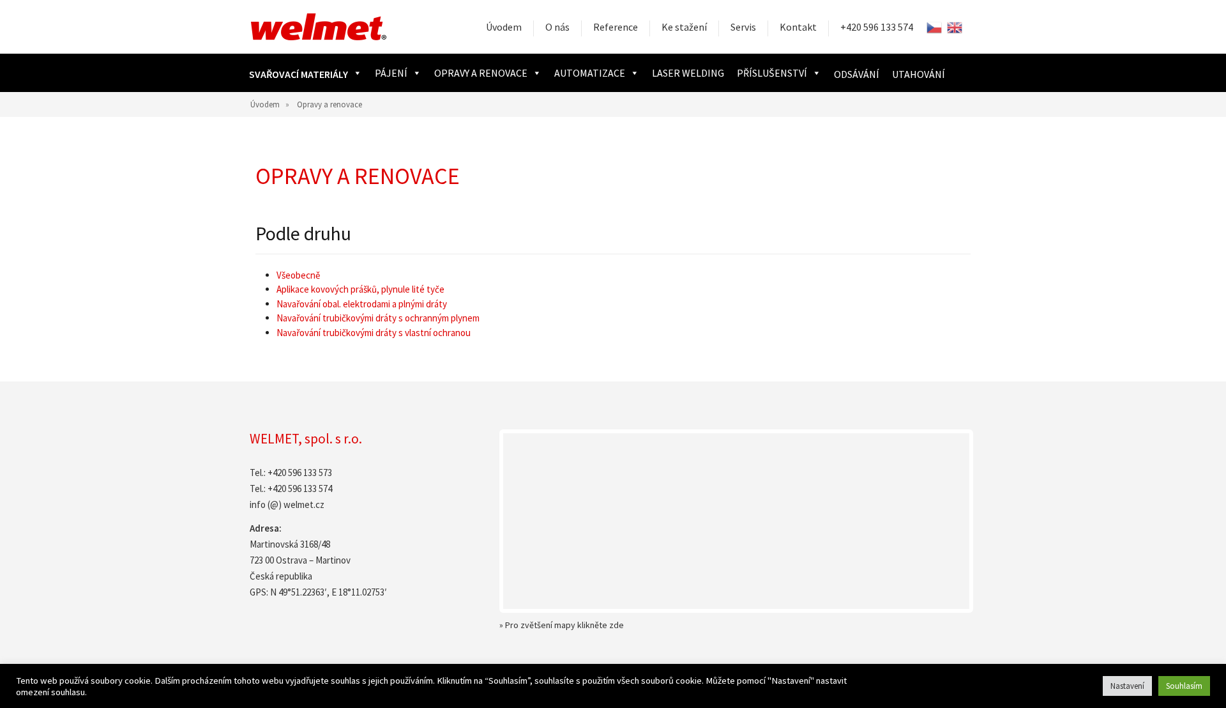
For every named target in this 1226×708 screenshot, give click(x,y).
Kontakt (798, 26)
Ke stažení (684, 26)
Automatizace (589, 72)
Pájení (391, 72)
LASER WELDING (688, 72)
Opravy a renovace (480, 72)
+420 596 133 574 (876, 26)
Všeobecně (298, 275)
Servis (743, 26)
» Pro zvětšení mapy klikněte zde (561, 625)
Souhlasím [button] (1184, 686)
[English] (955, 27)
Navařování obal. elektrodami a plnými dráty (361, 304)
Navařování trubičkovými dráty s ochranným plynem (378, 318)
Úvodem (504, 26)
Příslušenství (772, 72)
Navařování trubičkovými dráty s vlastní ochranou (373, 333)
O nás (557, 26)
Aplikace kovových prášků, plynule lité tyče (360, 289)
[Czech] (935, 27)
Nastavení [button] (1127, 686)
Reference (615, 26)
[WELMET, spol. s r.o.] (318, 27)
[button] (305, 73)
